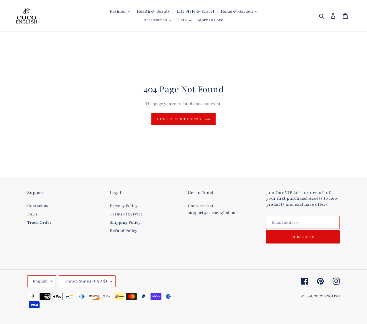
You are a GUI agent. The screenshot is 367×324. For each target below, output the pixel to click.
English (40, 281)
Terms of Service (126, 214)
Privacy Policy (124, 206)
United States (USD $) (85, 281)
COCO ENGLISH (327, 296)
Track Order (39, 222)
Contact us (37, 206)
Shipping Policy (125, 222)
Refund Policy (123, 230)
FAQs (32, 214)
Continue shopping (179, 119)
